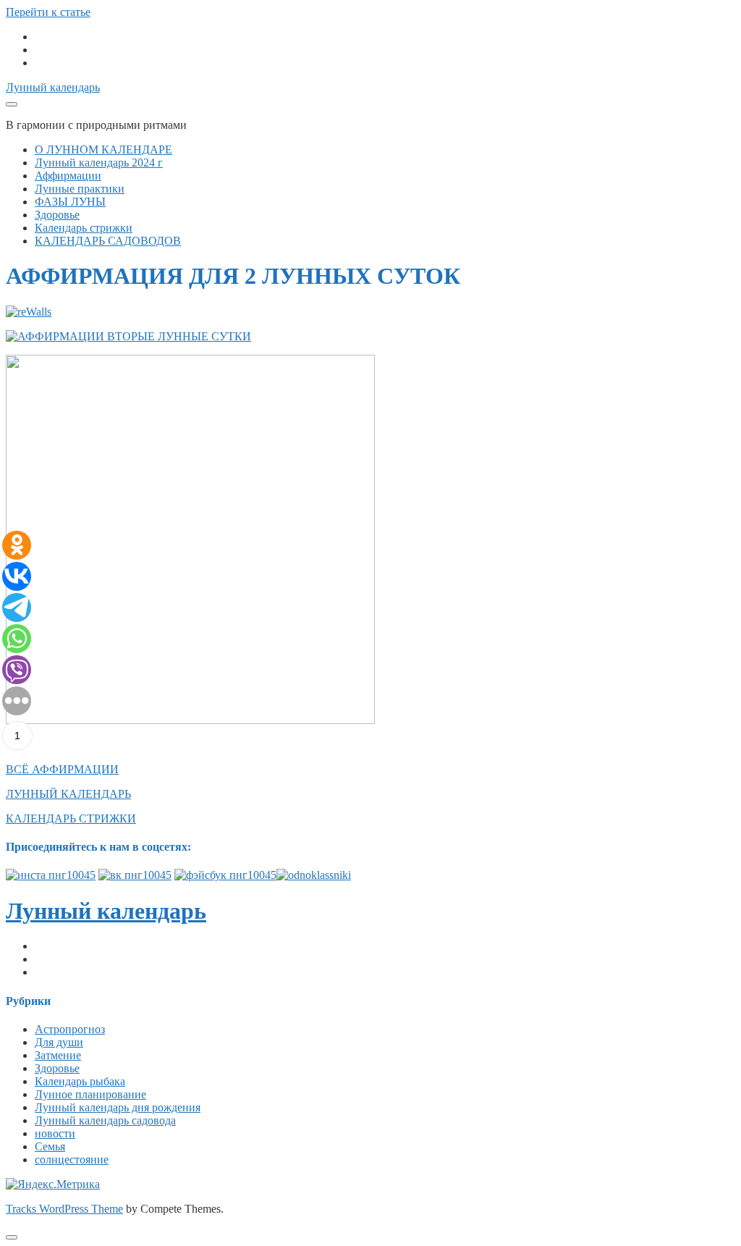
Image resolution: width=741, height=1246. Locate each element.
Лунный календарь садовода (105, 1120)
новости (55, 1133)
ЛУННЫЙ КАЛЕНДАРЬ (68, 794)
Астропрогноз (70, 1029)
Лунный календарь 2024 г (99, 162)
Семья (50, 1146)
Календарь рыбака (80, 1081)
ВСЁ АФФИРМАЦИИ (62, 769)
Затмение (58, 1055)
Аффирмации (68, 175)
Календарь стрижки (83, 228)
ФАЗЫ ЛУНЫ (70, 201)
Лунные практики (79, 188)
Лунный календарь (53, 87)
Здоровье (57, 215)
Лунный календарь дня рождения (117, 1107)
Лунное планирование (90, 1094)
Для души (59, 1042)
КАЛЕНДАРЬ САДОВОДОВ (108, 241)
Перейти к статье (48, 12)
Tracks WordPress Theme (64, 1209)
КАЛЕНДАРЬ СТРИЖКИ (71, 818)
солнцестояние (72, 1159)
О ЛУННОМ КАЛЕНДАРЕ (103, 149)
